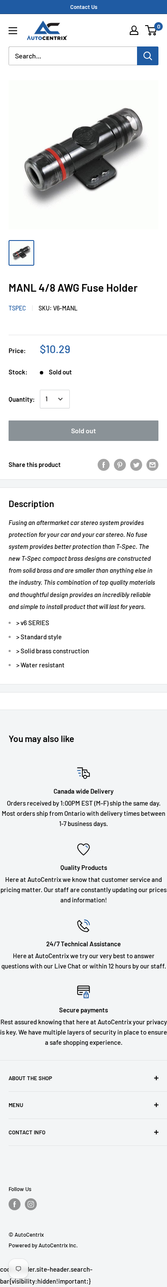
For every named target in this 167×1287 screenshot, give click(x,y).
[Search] (147, 55)
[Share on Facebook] (104, 464)
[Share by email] (152, 464)
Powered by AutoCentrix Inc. (43, 1245)
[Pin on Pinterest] (120, 464)
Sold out (83, 430)
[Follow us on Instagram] (31, 1204)
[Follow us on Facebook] (15, 1204)
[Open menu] (13, 30)
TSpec (17, 308)
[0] (151, 30)
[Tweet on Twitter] (136, 464)
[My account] (134, 30)
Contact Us (83, 6)
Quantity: (22, 399)
